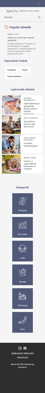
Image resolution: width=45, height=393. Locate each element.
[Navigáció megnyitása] (38, 3)
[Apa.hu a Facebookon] (25, 348)
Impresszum (22, 357)
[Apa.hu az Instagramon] (20, 348)
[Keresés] (39, 17)
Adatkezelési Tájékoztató (22, 353)
